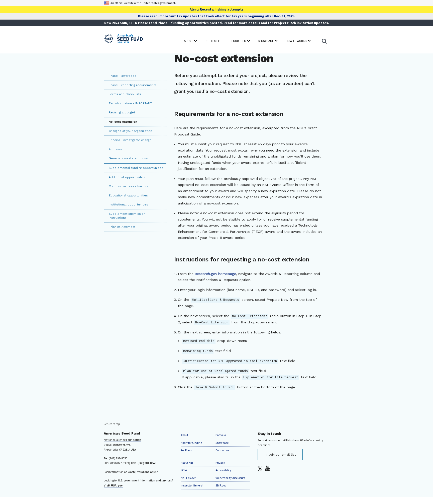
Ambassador (118, 149)
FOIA (184, 470)
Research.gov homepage (215, 274)
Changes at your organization (130, 131)
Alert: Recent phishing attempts (217, 9)
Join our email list (282, 454)
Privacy (220, 462)
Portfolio (220, 435)
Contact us (222, 450)
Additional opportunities (127, 177)
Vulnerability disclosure (230, 478)
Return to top (112, 424)
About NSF (187, 462)
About (184, 435)
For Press (186, 450)
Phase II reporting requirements (133, 85)
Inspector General (192, 485)
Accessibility (223, 470)
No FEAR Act (188, 478)
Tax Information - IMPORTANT (130, 103)
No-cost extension (122, 121)
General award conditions (128, 158)
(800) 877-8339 (119, 463)
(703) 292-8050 (118, 458)
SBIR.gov (220, 485)
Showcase (222, 443)
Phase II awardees (122, 76)
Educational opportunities (128, 195)
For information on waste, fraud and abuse (131, 472)
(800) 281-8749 (147, 463)
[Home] (123, 39)
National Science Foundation (122, 440)
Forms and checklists (125, 94)
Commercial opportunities (128, 186)
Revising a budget (122, 112)
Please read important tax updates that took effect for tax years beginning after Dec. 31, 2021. (216, 16)
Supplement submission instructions (127, 216)
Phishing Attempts (122, 227)
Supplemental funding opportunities (136, 168)
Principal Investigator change (130, 140)
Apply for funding (191, 443)
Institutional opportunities (128, 204)
